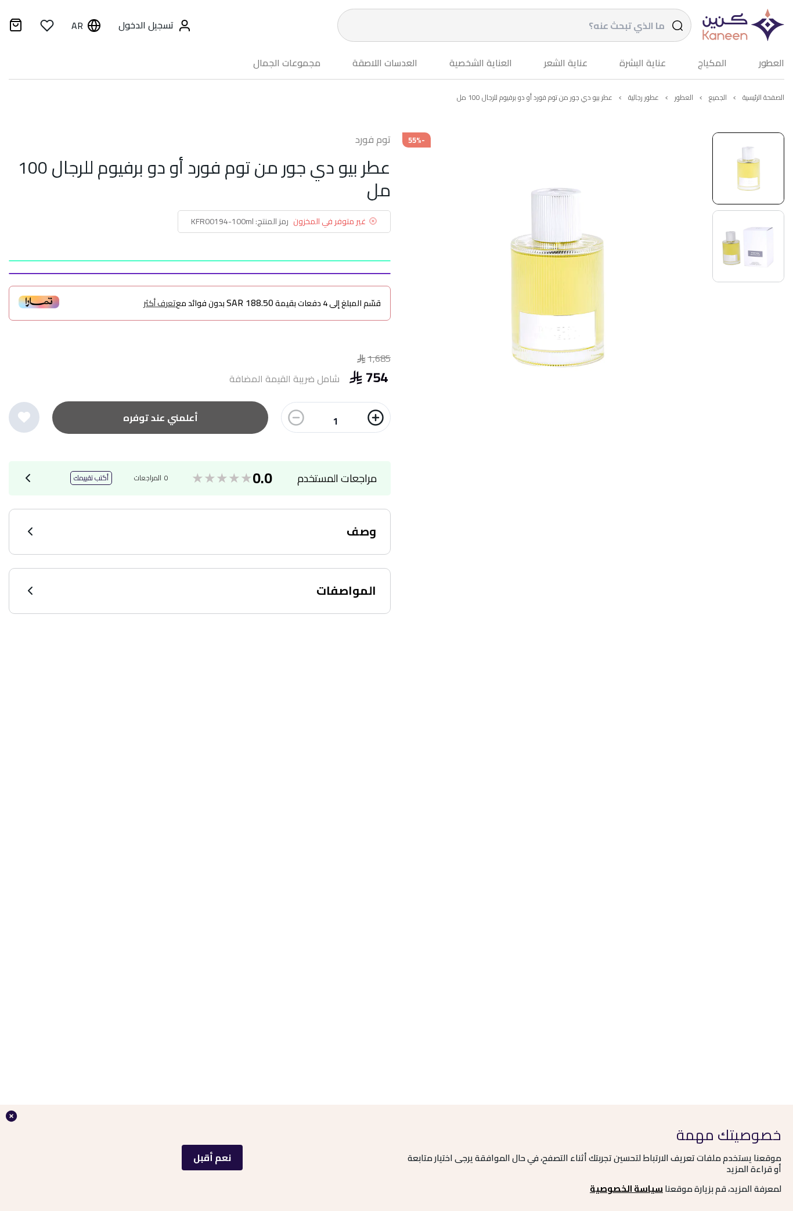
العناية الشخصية (480, 63)
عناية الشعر (565, 63)
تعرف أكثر (159, 303)
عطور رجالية (643, 97)
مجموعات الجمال (286, 63)
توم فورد (373, 140)
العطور (771, 63)
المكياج (712, 63)
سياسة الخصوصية (626, 1188)
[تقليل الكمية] (296, 417)
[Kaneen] (740, 25)
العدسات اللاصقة (384, 63)
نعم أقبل (212, 1157)
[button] (748, 168)
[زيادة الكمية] (375, 417)
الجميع (718, 97)
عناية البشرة (642, 63)
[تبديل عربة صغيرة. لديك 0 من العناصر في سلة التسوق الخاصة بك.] (16, 26)
